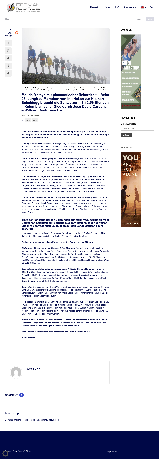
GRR (28, 120)
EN (145, 8)
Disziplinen (34, 115)
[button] (5, 453)
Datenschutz (130, 6)
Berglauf (25, 115)
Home (138, 19)
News (107, 6)
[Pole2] (131, 108)
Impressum (112, 451)
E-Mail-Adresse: (128, 123)
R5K (117, 6)
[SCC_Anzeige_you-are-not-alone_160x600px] (131, 226)
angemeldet (19, 419)
